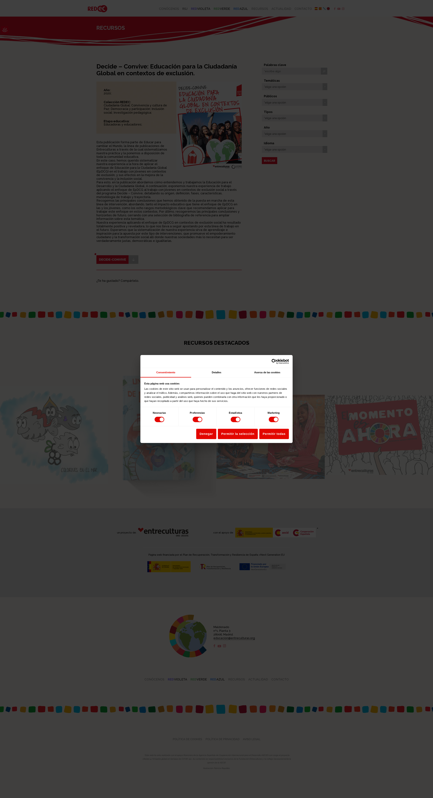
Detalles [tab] (216, 372)
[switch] (197, 419)
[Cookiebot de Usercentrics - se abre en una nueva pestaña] (274, 361)
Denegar (206, 434)
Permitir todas (274, 434)
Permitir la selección (237, 434)
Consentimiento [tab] (165, 372)
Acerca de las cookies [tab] (267, 372)
